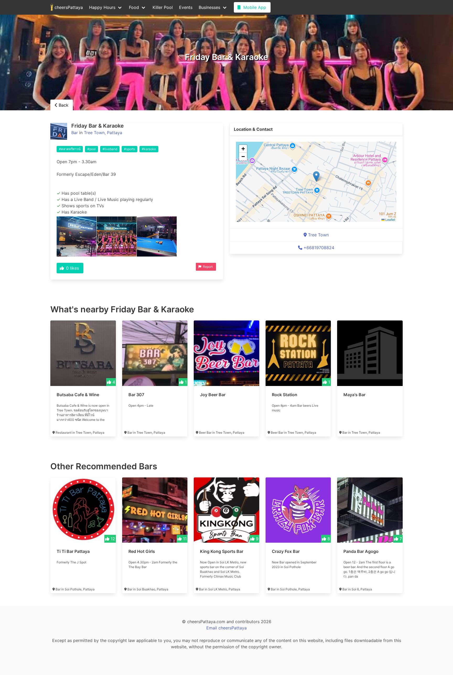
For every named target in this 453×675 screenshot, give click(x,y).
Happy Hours (102, 7)
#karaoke (149, 149)
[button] (316, 176)
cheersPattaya (68, 7)
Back (62, 105)
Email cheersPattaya (226, 627)
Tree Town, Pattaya (103, 132)
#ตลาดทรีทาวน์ (69, 149)
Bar (74, 132)
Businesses (209, 7)
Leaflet (390, 219)
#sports (129, 149)
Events (185, 7)
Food (134, 7)
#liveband (110, 149)
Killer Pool (163, 7)
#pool (91, 149)
